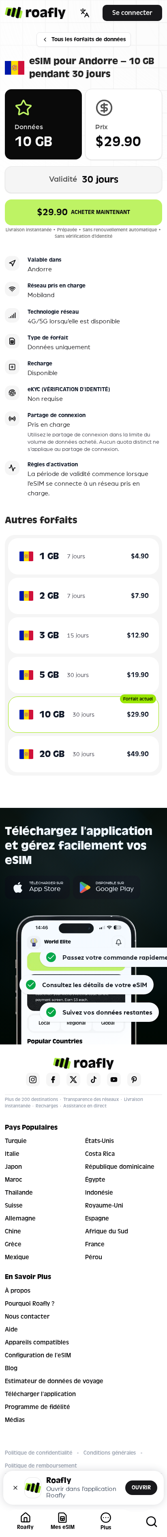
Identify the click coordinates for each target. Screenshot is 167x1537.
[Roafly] (35, 13)
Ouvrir (141, 1487)
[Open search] (151, 1521)
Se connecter (132, 12)
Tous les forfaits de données (88, 39)
